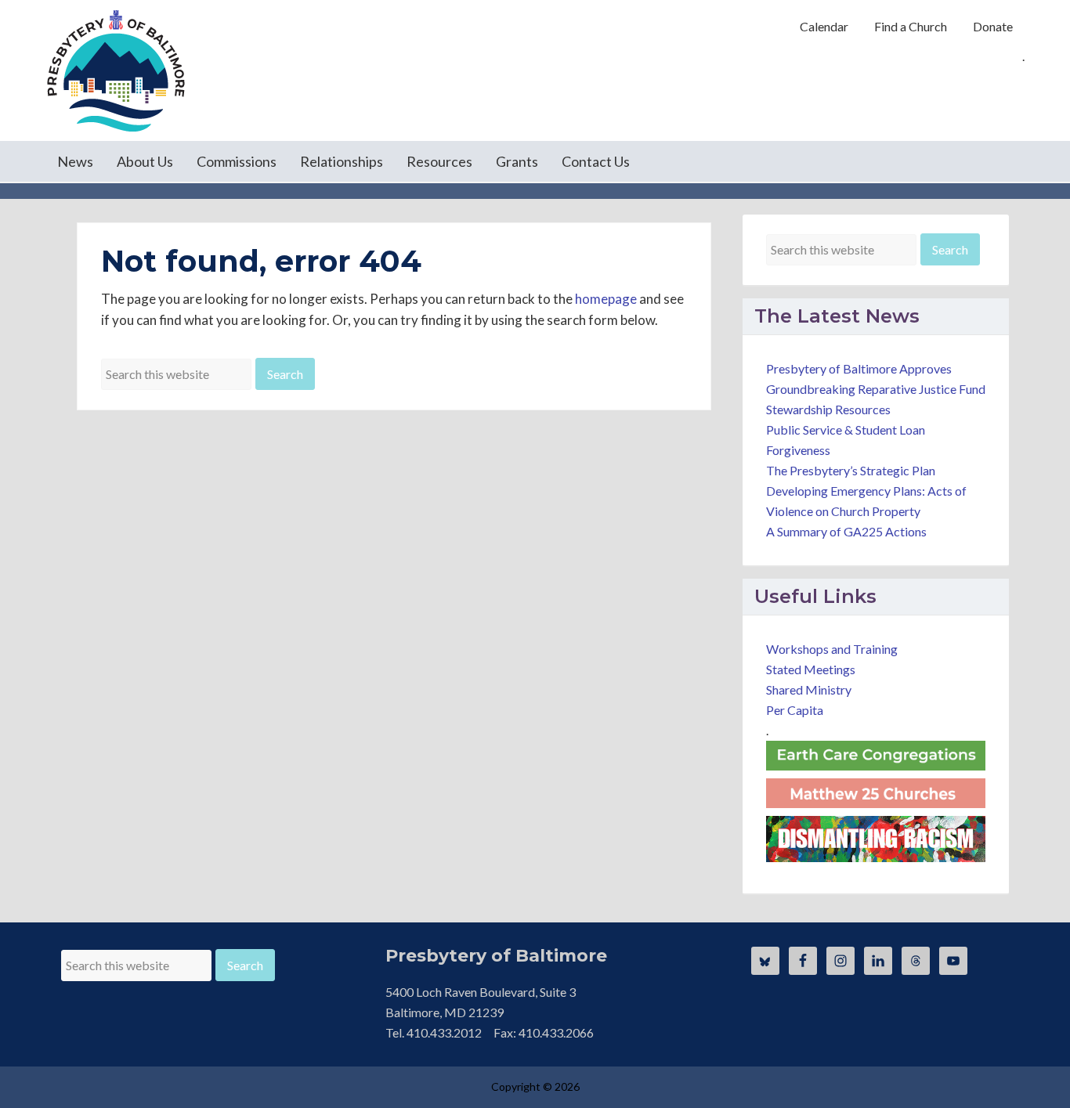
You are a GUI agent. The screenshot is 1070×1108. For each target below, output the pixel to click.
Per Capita (794, 709)
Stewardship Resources (828, 409)
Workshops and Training (832, 648)
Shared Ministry (808, 689)
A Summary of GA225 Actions (846, 531)
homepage (606, 299)
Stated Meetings (810, 669)
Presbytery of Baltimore (115, 70)
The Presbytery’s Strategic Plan (850, 470)
